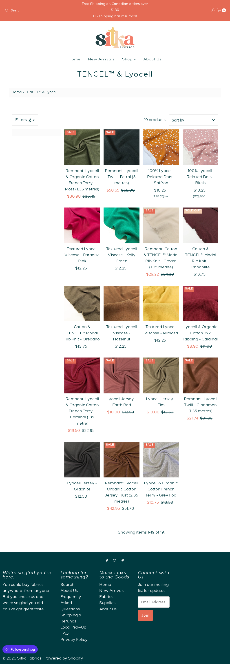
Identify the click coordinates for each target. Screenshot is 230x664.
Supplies (107, 603)
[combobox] (39, 10)
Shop (128, 60)
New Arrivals (101, 60)
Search (67, 585)
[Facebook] (107, 561)
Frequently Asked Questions (70, 603)
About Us (152, 60)
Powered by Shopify (63, 659)
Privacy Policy (74, 640)
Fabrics (106, 597)
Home (74, 60)
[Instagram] (114, 561)
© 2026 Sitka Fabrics (21, 659)
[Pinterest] (123, 561)
